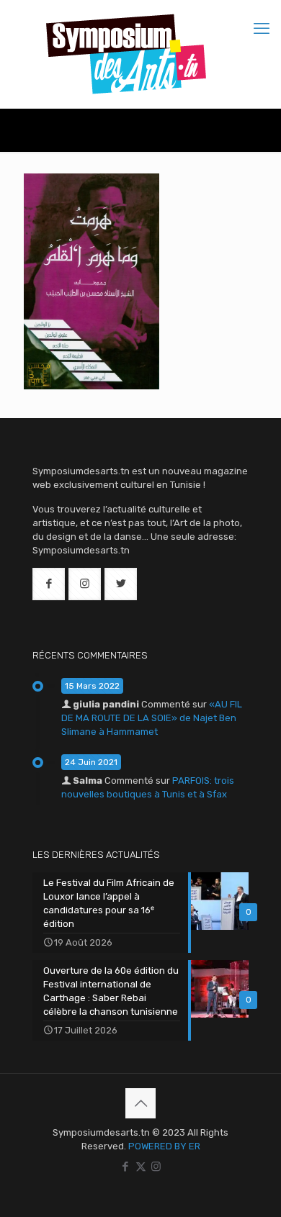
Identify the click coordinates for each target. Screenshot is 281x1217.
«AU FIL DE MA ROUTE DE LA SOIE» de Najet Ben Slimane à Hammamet (151, 718)
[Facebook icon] (125, 1166)
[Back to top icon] (140, 1103)
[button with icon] (48, 584)
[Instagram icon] (156, 1166)
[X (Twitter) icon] (140, 1166)
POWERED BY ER (164, 1146)
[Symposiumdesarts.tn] (126, 54)
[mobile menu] (261, 29)
